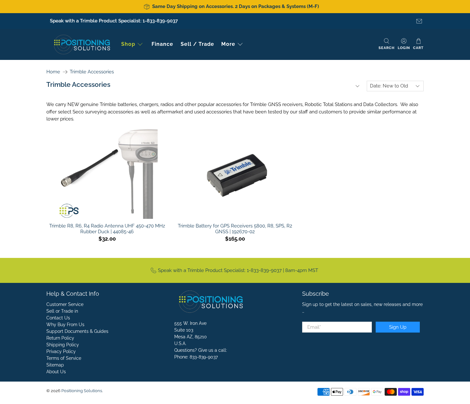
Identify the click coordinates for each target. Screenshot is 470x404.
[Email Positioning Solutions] (419, 21)
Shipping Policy (62, 344)
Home (53, 72)
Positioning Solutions (81, 390)
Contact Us (58, 317)
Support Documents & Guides (77, 331)
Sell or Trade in (62, 311)
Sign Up (397, 327)
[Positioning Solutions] (82, 44)
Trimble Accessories (92, 72)
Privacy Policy (61, 351)
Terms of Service (63, 358)
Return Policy (60, 338)
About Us (56, 371)
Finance (162, 44)
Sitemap (55, 364)
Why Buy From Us (65, 324)
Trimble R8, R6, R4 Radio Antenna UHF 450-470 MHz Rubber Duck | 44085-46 (107, 229)
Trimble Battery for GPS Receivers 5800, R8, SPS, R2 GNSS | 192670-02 (235, 229)
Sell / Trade (197, 44)
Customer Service (64, 304)
